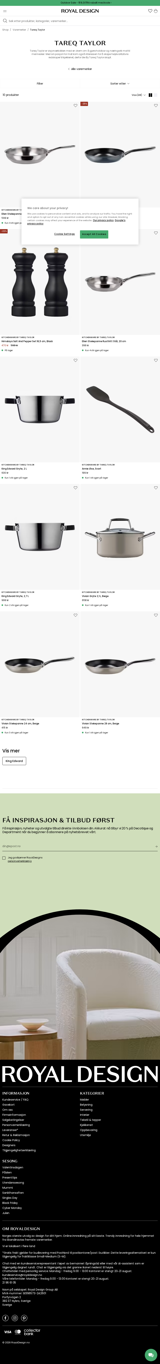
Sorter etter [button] (118, 84)
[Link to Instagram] (15, 1318)
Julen (5, 1213)
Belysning (86, 1104)
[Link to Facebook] (5, 1318)
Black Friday (10, 1203)
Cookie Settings (64, 234)
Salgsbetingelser (13, 1120)
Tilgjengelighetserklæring (19, 1150)
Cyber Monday (12, 1208)
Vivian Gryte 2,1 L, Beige (95, 596)
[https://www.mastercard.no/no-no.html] (17, 1332)
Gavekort (8, 1104)
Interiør (84, 1114)
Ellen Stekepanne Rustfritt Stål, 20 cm (104, 341)
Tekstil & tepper (90, 1120)
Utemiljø (85, 1135)
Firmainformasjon (14, 1114)
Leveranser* (10, 1130)
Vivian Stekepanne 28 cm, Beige (100, 723)
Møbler (84, 1099)
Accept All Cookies (94, 234)
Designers (8, 1145)
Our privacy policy (103, 220)
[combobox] (120, 83)
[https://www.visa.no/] (7, 1332)
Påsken (7, 1172)
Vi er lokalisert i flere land (18, 1246)
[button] (150, 11)
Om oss (7, 1109)
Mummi (7, 1187)
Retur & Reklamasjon (16, 1135)
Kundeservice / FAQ (15, 1099)
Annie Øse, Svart (91, 468)
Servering (86, 1109)
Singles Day (9, 1197)
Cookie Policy (11, 1140)
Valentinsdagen (12, 1167)
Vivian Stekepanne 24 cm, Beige (20, 723)
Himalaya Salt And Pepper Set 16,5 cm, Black (27, 341)
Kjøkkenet (86, 1125)
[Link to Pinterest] (24, 1318)
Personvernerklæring (16, 1125)
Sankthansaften (13, 1192)
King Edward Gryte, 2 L (14, 468)
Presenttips (9, 1177)
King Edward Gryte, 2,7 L (15, 596)
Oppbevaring (88, 1130)
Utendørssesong (13, 1182)
